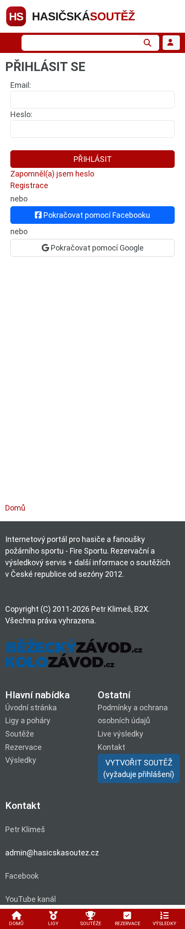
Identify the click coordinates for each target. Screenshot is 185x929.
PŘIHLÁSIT (93, 159)
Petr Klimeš (25, 829)
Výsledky (20, 760)
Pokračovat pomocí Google (96, 247)
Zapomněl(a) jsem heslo (52, 173)
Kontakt (111, 747)
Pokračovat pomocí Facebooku (96, 215)
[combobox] (80, 43)
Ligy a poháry (27, 720)
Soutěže (19, 733)
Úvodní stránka (31, 707)
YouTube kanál (30, 899)
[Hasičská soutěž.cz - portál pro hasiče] (87, 15)
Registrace (29, 185)
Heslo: (21, 114)
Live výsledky (120, 733)
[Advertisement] (92, 388)
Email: (20, 85)
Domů (15, 507)
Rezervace (23, 747)
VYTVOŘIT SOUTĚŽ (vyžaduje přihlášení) (138, 768)
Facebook (22, 875)
